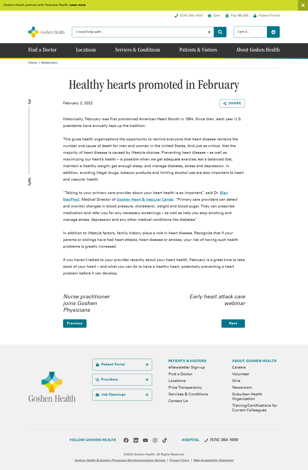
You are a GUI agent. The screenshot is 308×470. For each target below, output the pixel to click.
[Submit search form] (220, 32)
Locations (177, 381)
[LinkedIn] (135, 440)
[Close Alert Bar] (303, 5)
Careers (239, 368)
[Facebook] (126, 440)
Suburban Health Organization (247, 397)
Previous (74, 323)
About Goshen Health (254, 361)
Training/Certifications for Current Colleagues (254, 408)
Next (233, 323)
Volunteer (240, 374)
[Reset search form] (209, 32)
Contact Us (178, 401)
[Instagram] (155, 440)
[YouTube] (145, 440)
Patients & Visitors (187, 361)
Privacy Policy (179, 460)
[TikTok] (164, 440)
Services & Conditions (188, 394)
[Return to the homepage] (46, 32)
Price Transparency (185, 388)
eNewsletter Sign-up (186, 368)
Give (236, 381)
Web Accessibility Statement (214, 460)
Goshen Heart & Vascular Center (144, 200)
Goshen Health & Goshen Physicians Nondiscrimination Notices (120, 460)
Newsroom (49, 63)
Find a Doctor (180, 374)
